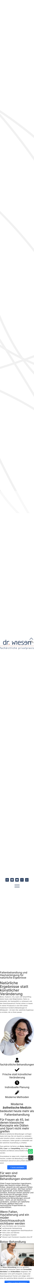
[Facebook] (12, 880)
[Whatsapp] (27, 880)
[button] (17, 886)
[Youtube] (17, 880)
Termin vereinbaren (17, 1167)
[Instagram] (7, 880)
